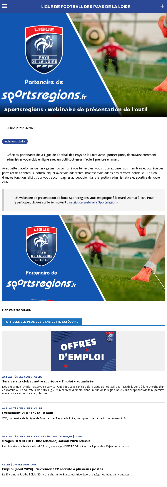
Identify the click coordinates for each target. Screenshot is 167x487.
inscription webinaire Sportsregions (93, 202)
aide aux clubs (14, 141)
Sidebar (162, 6)
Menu (7, 6)
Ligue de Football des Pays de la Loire (85, 6)
